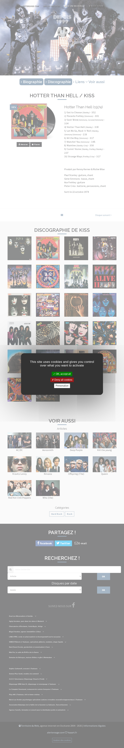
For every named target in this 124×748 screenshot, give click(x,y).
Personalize (62, 386)
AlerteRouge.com (29, 6)
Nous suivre (97, 6)
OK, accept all (63, 374)
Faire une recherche (74, 6)
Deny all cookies (63, 380)
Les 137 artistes (51, 6)
